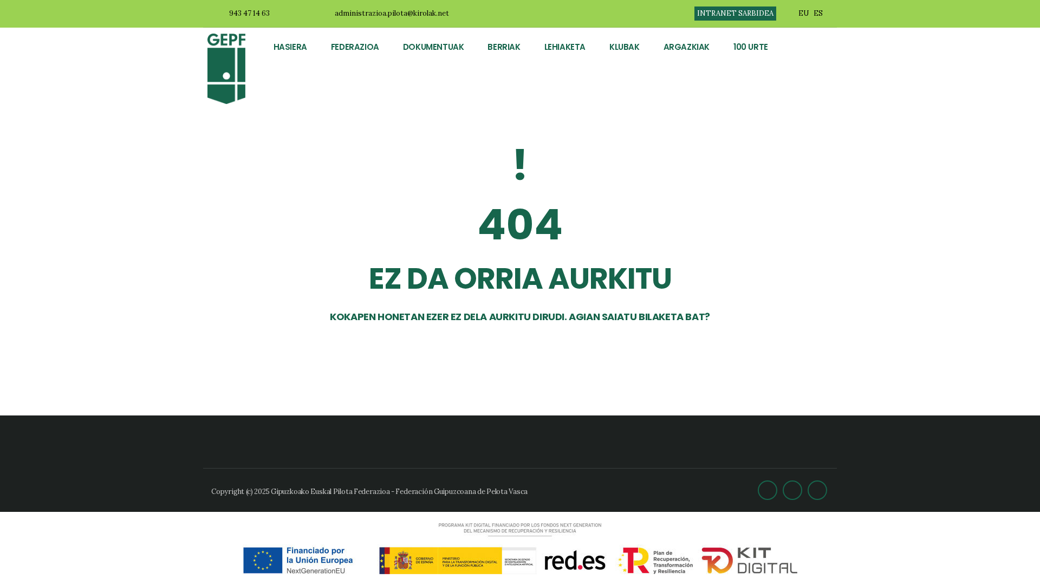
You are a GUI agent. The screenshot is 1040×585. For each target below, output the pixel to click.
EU (803, 13)
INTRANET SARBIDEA (735, 13)
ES (818, 13)
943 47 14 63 (249, 13)
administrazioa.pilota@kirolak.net (392, 13)
